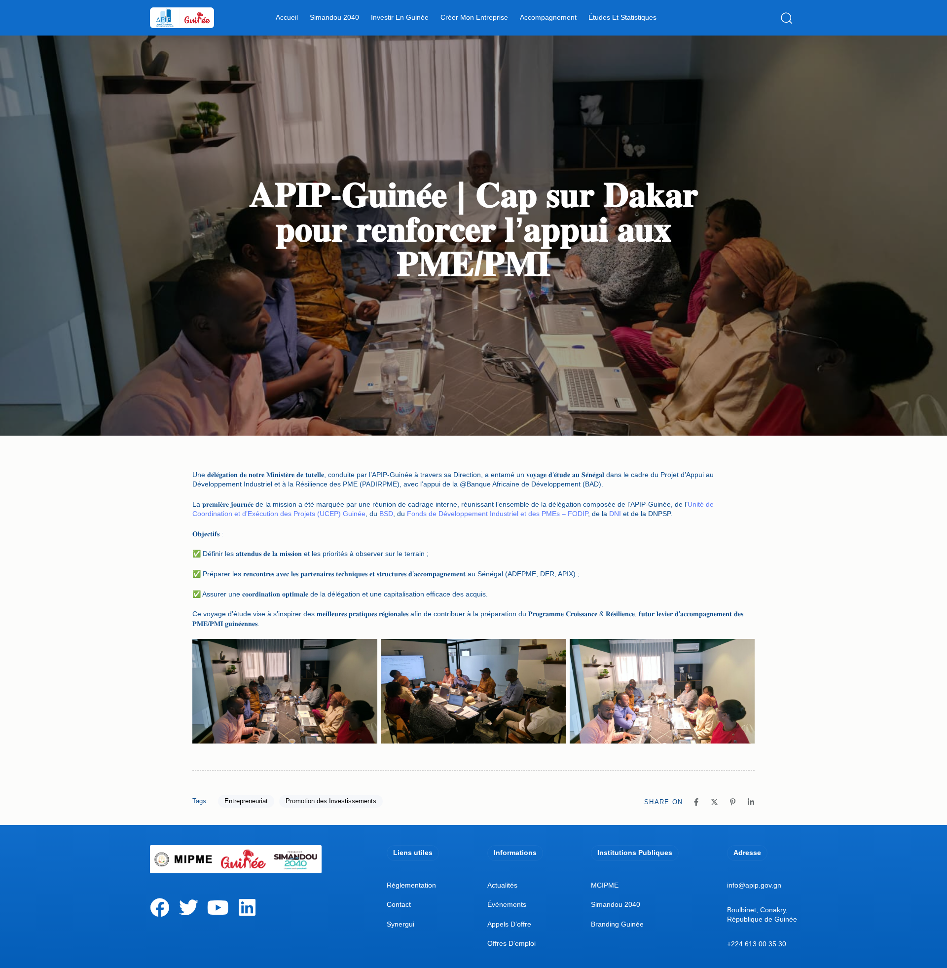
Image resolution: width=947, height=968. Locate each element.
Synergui (400, 924)
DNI (615, 514)
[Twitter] (188, 907)
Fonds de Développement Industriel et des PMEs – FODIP (497, 514)
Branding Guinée (617, 924)
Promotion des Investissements (331, 801)
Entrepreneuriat (246, 801)
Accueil (287, 17)
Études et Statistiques (622, 17)
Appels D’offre (509, 924)
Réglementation (411, 885)
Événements (506, 904)
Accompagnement (548, 17)
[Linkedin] (246, 907)
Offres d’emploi (511, 943)
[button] (789, 18)
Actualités (502, 885)
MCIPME (605, 885)
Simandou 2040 (334, 17)
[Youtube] (217, 907)
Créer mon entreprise (474, 17)
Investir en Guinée (400, 17)
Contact (399, 904)
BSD (386, 514)
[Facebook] (159, 907)
